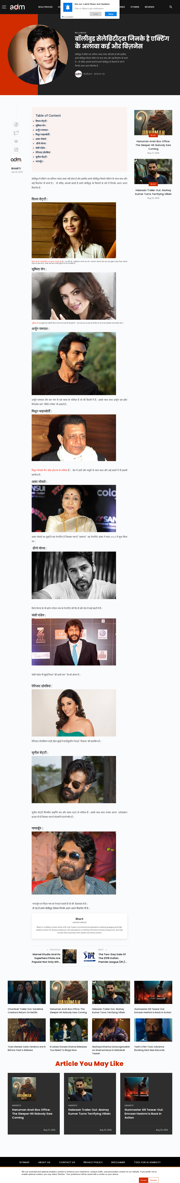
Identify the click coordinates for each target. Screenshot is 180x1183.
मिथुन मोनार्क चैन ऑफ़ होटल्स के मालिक (49, 470)
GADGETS (16, 1105)
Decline (153, 1180)
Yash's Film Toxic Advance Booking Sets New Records (149, 1048)
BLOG (153, 135)
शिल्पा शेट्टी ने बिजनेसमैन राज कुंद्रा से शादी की (46, 262)
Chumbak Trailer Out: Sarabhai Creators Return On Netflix (25, 1010)
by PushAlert (68, 17)
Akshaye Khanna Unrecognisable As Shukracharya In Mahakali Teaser (111, 1050)
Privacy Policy (93, 1162)
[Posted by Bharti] (78, 73)
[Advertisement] (10, 58)
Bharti (16, 168)
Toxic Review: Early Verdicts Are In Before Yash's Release (27, 1048)
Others (134, 7)
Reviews (149, 7)
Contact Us (67, 1162)
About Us (44, 1162)
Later (95, 13)
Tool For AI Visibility (147, 1162)
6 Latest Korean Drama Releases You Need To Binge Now (68, 1048)
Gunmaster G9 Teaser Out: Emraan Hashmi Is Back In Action (152, 1010)
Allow (110, 13)
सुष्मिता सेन (35, 323)
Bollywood (45, 7)
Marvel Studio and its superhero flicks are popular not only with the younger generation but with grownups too (46, 958)
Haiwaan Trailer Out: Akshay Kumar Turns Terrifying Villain (153, 192)
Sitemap (24, 1162)
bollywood (80, 33)
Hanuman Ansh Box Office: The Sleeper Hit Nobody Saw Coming (153, 145)
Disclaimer (118, 1162)
